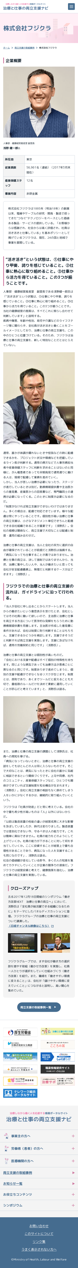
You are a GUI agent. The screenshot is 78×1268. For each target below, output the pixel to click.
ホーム (6, 47)
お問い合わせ (39, 1226)
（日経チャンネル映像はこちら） (29, 926)
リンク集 (39, 1241)
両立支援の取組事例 (24, 47)
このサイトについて (39, 1234)
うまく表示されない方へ (39, 1249)
